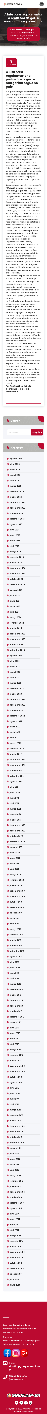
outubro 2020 (16, 836)
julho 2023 (15, 661)
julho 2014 (14, 1213)
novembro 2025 (17, 508)
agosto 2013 (16, 1274)
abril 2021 (14, 803)
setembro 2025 (17, 518)
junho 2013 (15, 1285)
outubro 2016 (16, 1077)
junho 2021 (15, 792)
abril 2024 (15, 612)
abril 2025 (14, 546)
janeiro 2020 (16, 885)
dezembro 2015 (17, 1126)
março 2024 (16, 617)
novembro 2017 (17, 1006)
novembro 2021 (17, 765)
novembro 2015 (17, 1131)
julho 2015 (14, 1153)
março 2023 (15, 683)
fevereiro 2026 (17, 491)
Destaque (29, 29)
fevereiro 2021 (16, 814)
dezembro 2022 (17, 699)
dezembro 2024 (17, 568)
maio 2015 (14, 1164)
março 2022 (15, 743)
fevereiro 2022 (17, 748)
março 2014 (15, 1235)
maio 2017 (14, 1038)
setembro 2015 (17, 1142)
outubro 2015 (16, 1137)
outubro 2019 (16, 902)
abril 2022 (14, 737)
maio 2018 (15, 973)
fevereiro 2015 (16, 1181)
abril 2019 (14, 923)
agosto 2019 (16, 912)
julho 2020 (15, 852)
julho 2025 (15, 529)
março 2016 (15, 1109)
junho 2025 (15, 535)
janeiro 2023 (16, 694)
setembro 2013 (17, 1268)
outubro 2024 (16, 579)
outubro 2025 (16, 513)
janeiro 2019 (15, 940)
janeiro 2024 (16, 628)
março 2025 (15, 551)
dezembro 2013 (17, 1252)
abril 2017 (14, 1044)
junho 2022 (15, 726)
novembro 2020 (17, 830)
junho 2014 (15, 1219)
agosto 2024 (16, 590)
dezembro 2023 (17, 633)
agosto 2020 (16, 847)
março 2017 (15, 1049)
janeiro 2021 (15, 820)
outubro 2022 (16, 710)
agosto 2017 (16, 1022)
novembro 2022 (17, 705)
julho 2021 (14, 787)
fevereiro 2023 (17, 688)
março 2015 (15, 1175)
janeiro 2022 (16, 754)
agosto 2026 (16, 458)
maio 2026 (15, 475)
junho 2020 (15, 858)
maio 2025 (15, 540)
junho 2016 (15, 1093)
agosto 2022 (16, 721)
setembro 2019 (17, 907)
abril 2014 (14, 1230)
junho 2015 (15, 1159)
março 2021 (15, 809)
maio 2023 (15, 672)
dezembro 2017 (17, 1000)
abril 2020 (14, 869)
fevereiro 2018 (16, 989)
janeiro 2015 (15, 1186)
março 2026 (15, 486)
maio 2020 (15, 863)
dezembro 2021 (17, 759)
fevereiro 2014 (16, 1241)
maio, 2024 (11, 62)
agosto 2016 (16, 1082)
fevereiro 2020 (17, 880)
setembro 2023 (17, 650)
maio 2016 (15, 1099)
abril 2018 (14, 978)
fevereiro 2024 (17, 623)
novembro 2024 (17, 573)
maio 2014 (15, 1224)
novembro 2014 (17, 1192)
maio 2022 (15, 732)
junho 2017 (15, 1033)
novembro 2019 (17, 896)
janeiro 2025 (16, 562)
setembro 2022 (17, 715)
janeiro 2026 (16, 497)
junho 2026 (15, 469)
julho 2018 (14, 962)
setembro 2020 (17, 841)
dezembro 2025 (17, 502)
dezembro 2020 (17, 825)
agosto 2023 (16, 655)
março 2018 (15, 984)
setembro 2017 (17, 1016)
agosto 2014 (16, 1208)
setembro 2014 (17, 1203)
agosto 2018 (16, 956)
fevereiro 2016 (16, 1115)
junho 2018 (15, 967)
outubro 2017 (16, 1011)
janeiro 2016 (15, 1120)
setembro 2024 (17, 584)
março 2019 (15, 929)
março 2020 (15, 874)
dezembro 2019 (17, 891)
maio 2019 (15, 918)
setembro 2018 (17, 951)
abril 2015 (14, 1170)
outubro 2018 (16, 945)
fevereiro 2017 (16, 1055)
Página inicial (16, 29)
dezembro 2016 (17, 1066)
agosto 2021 (16, 781)
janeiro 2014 (15, 1246)
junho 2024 (15, 601)
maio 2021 (14, 798)
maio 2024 (15, 606)
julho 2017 (14, 1027)
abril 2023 (14, 677)
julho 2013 (14, 1279)
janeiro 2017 (15, 1060)
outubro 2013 (16, 1263)
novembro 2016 (17, 1071)
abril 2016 (14, 1104)
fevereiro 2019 (16, 934)
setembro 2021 (17, 776)
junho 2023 (15, 666)
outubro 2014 (16, 1197)
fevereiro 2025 (17, 557)
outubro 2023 (16, 644)
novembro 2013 (17, 1257)
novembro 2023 (17, 639)
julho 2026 (15, 464)
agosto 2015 (16, 1148)
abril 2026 (14, 480)
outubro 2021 (16, 770)
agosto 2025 (16, 524)
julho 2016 (14, 1088)
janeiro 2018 (15, 995)
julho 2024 (15, 595)
